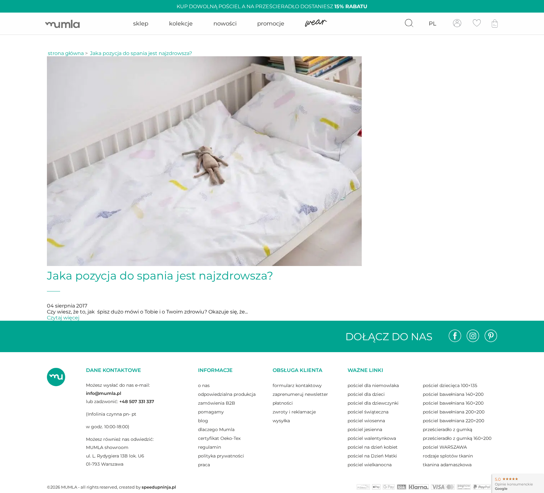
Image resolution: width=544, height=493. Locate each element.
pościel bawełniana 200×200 (453, 412)
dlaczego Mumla (216, 429)
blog (203, 421)
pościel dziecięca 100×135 (450, 385)
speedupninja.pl (159, 487)
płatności (283, 403)
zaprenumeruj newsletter (300, 394)
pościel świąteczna (368, 412)
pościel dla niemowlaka (373, 385)
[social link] (455, 336)
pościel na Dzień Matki (372, 456)
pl (432, 23)
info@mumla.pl (103, 393)
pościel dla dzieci (366, 394)
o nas (204, 385)
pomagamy (211, 412)
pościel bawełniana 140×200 (453, 394)
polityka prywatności (221, 456)
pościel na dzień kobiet (373, 447)
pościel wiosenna (366, 421)
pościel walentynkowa (372, 438)
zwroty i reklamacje (294, 412)
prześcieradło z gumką (447, 429)
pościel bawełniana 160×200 (453, 403)
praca (204, 465)
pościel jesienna (365, 429)
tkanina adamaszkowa (447, 465)
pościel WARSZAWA (445, 447)
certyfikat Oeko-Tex (219, 438)
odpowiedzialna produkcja (227, 394)
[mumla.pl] (62, 23)
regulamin (209, 447)
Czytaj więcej (63, 318)
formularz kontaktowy (297, 385)
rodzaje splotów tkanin (448, 456)
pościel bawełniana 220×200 (453, 421)
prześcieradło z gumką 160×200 (457, 438)
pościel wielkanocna (370, 465)
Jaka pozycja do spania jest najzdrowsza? (141, 53)
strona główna (66, 53)
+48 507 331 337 (136, 401)
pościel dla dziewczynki (373, 403)
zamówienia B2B (216, 403)
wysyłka (281, 421)
